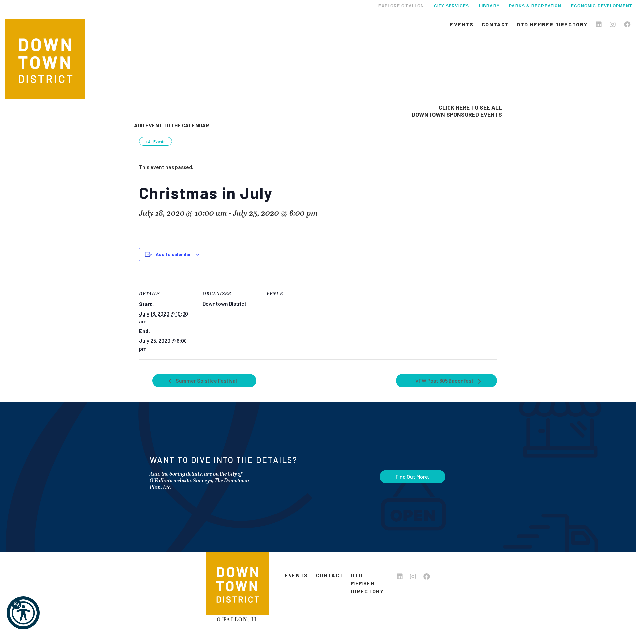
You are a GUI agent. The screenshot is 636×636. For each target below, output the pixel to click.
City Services (451, 6)
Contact (495, 24)
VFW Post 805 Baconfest (445, 380)
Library (489, 6)
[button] (23, 612)
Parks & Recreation (535, 6)
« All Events (155, 141)
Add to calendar (173, 254)
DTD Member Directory (552, 24)
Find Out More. (412, 476)
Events (462, 24)
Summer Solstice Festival (206, 380)
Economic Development (601, 6)
